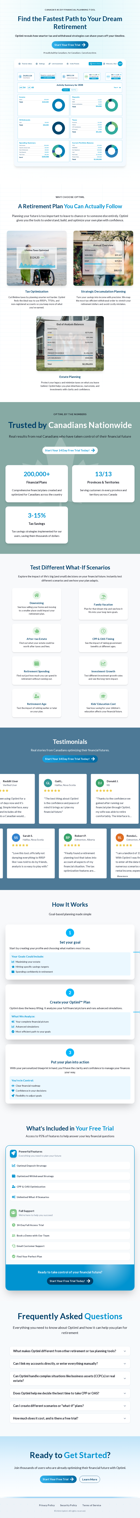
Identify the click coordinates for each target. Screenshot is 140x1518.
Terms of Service (91, 1505)
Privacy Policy (47, 1505)
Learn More (89, 1479)
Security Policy (68, 1505)
